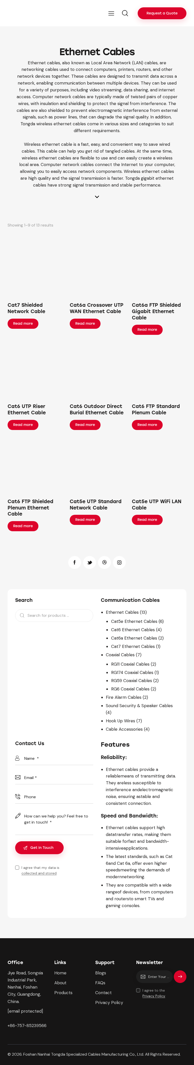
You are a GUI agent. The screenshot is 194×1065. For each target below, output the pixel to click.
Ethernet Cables (122, 612)
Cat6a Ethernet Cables (134, 638)
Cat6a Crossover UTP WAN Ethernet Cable (97, 308)
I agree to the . (154, 993)
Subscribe (180, 979)
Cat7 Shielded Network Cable (26, 308)
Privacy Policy (153, 996)
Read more (23, 323)
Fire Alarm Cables (123, 697)
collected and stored (39, 873)
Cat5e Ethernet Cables (134, 621)
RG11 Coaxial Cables (130, 664)
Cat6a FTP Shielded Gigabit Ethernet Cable (156, 311)
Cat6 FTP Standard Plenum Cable (156, 409)
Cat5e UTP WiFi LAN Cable (156, 505)
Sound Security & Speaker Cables (139, 705)
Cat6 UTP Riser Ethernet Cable (27, 409)
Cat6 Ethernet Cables (133, 629)
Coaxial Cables (120, 655)
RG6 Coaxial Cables (130, 689)
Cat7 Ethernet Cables (133, 646)
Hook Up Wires (120, 721)
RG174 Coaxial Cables (132, 672)
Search (20, 615)
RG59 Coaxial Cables (131, 680)
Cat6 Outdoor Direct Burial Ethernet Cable (97, 409)
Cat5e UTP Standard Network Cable (96, 505)
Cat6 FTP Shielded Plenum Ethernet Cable (30, 508)
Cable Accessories (124, 729)
